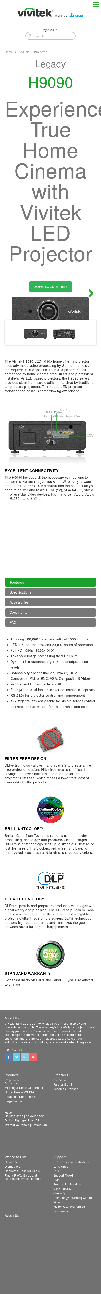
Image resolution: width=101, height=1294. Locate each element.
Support (59, 1157)
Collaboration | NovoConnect (24, 1116)
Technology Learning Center (72, 1198)
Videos (58, 1202)
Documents (18, 612)
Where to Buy (15, 1157)
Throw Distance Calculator (71, 1162)
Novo (8, 1112)
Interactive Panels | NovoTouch (26, 1125)
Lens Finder (61, 1166)
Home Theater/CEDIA (19, 1092)
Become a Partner (65, 1089)
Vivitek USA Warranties (69, 1206)
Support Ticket (63, 1175)
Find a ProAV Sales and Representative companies (23, 1177)
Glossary (59, 1193)
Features (17, 582)
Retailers (11, 1162)
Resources (60, 1211)
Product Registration (67, 1184)
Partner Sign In (63, 1084)
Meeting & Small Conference (24, 1088)
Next (89, 293)
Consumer (12, 1083)
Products (23, 52)
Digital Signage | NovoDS (22, 1120)
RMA (56, 1180)
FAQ (13, 622)
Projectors (12, 1080)
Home (9, 52)
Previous (11, 293)
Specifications (20, 592)
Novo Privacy (62, 1189)
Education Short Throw (20, 1096)
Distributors (12, 1166)
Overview (59, 1080)
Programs (61, 1074)
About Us (12, 1215)
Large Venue (13, 1101)
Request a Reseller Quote (22, 1171)
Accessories (19, 602)
